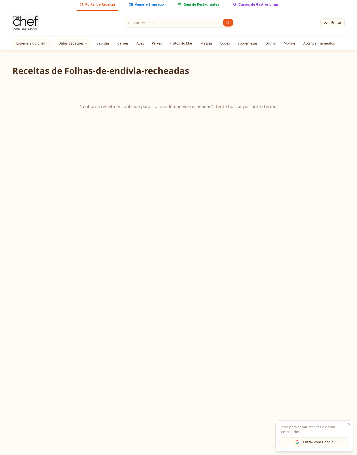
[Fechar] (349, 424)
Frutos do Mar (181, 43)
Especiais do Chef (30, 43)
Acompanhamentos (319, 43)
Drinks (270, 43)
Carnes (123, 43)
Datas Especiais (71, 43)
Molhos (290, 43)
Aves (140, 43)
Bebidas (103, 43)
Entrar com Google (318, 442)
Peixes (157, 43)
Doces (225, 43)
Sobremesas (248, 43)
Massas (206, 43)
